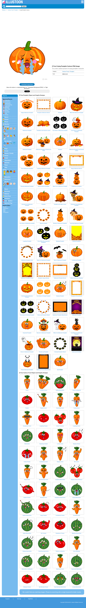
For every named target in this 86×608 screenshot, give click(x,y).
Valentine (7, 106)
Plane (6, 165)
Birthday (7, 107)
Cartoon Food (10, 9)
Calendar (7, 100)
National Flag (8, 203)
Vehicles (7, 162)
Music (6, 189)
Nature (6, 117)
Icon (6, 200)
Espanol (7, 598)
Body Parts (8, 196)
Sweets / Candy (9, 153)
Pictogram (5, 212)
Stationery (7, 179)
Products (7, 198)
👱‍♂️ (4, 174)
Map (4, 209)
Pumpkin (16, 9)
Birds (6, 134)
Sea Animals (8, 141)
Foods (6, 151)
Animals (6, 126)
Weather (7, 124)
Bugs (6, 148)
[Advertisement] (43, 24)
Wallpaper (5, 208)
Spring (6, 110)
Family (4, 169)
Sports (6, 181)
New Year (7, 109)
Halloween (7, 103)
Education (7, 177)
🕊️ (4, 138)
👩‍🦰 (14, 171)
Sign (4, 211)
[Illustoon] (12, 3)
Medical (7, 193)
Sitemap (19, 598)
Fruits (6, 158)
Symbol (10, 200)
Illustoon (4, 9)
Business (7, 191)
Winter (6, 114)
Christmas (7, 102)
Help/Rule (30, 598)
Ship (6, 167)
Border (5, 206)
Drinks (6, 155)
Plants (6, 121)
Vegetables (8, 160)
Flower (6, 119)
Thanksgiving (8, 104)
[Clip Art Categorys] (82, 2)
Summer (7, 112)
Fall (6, 113)
